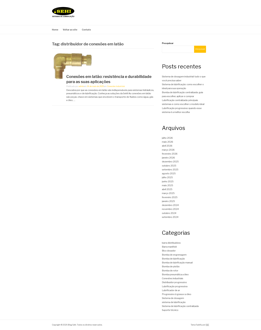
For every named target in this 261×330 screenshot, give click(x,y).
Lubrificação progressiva (174, 286)
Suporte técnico (170, 310)
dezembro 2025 (170, 161)
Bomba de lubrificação (173, 258)
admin (81, 86)
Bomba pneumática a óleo (175, 274)
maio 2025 (167, 185)
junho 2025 (168, 181)
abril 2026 (167, 145)
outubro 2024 (169, 213)
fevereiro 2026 (169, 153)
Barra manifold (169, 246)
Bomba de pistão (171, 266)
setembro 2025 (170, 169)
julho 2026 (167, 138)
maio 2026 (167, 142)
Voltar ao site (70, 29)
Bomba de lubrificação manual (177, 262)
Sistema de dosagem (173, 298)
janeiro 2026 (168, 157)
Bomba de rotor (170, 270)
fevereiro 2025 (169, 197)
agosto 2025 (169, 173)
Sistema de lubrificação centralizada (180, 306)
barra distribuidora (171, 243)
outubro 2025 (169, 165)
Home (55, 29)
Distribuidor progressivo (174, 282)
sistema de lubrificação (174, 302)
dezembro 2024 (170, 205)
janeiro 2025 (168, 201)
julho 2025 (167, 177)
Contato (86, 29)
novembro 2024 (170, 209)
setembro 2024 (170, 217)
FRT (207, 325)
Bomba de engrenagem (174, 254)
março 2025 (168, 193)
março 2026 (168, 149)
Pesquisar (168, 43)
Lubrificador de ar (171, 290)
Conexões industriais (116, 86)
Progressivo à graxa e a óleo (176, 294)
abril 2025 (167, 189)
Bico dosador (169, 250)
